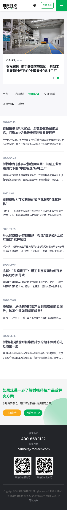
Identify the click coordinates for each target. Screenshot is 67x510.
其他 (21, 104)
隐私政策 (33, 500)
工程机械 (18, 94)
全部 (5, 94)
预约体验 (47, 5)
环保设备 (8, 104)
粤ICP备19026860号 (35, 495)
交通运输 (49, 94)
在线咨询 (12, 412)
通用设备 (33, 94)
